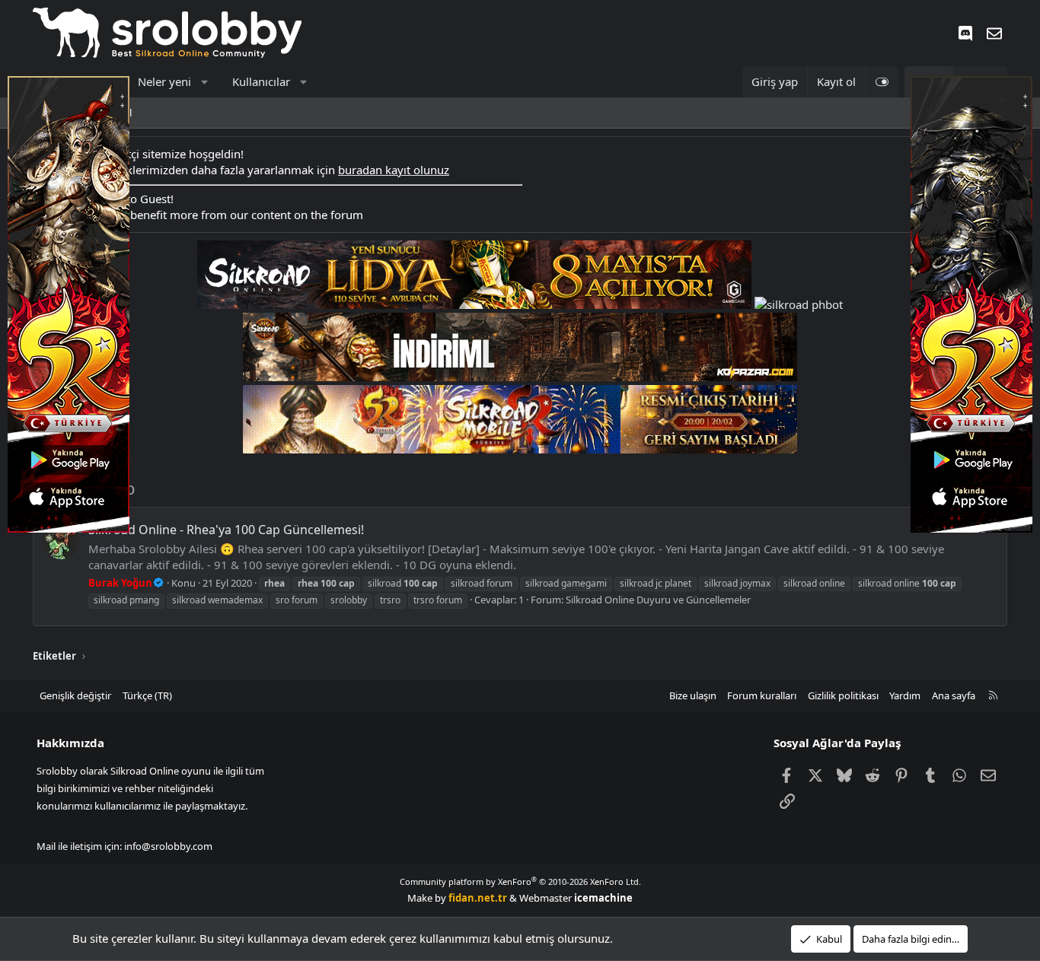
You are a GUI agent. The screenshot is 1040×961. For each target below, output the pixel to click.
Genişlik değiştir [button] (75, 695)
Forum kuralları (761, 695)
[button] (204, 81)
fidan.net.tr (477, 898)
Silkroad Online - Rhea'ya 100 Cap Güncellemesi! (226, 529)
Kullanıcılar (261, 81)
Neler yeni (164, 81)
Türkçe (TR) (147, 695)
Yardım (904, 695)
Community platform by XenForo (520, 881)
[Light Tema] (881, 81)
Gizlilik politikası (843, 695)
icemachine (603, 898)
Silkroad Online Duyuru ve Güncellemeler (658, 599)
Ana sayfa (953, 695)
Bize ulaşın (692, 695)
